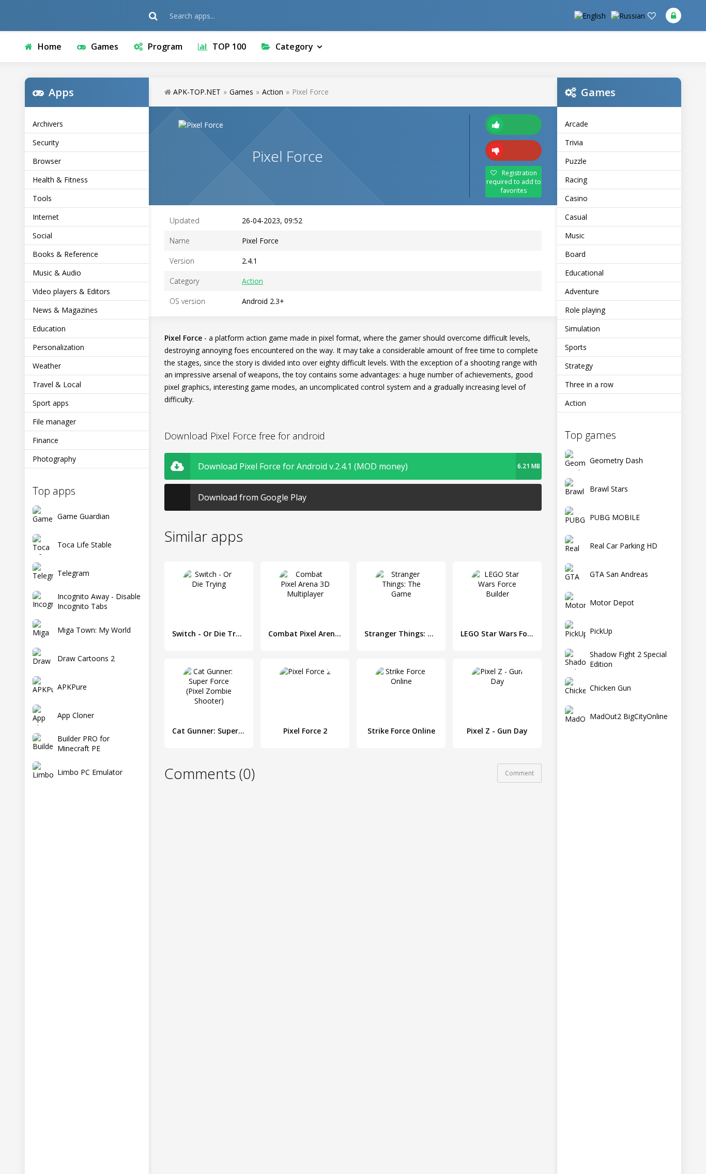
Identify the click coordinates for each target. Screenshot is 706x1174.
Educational (584, 273)
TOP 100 (229, 46)
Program (165, 46)
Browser (47, 161)
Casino (576, 198)
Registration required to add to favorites (513, 182)
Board (575, 254)
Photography (54, 459)
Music (575, 235)
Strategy (579, 366)
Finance (45, 440)
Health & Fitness (60, 180)
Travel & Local (57, 384)
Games (104, 46)
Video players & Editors (71, 291)
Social (42, 235)
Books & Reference (65, 254)
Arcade (576, 124)
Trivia (574, 142)
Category (294, 46)
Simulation (582, 328)
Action (575, 403)
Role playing (585, 310)
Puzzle (576, 161)
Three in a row (589, 384)
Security (46, 142)
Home (50, 46)
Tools (42, 198)
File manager (54, 421)
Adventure (582, 291)
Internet (46, 217)
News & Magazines (65, 310)
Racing (576, 180)
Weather (47, 366)
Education (49, 328)
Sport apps (51, 403)
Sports (576, 347)
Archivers (48, 124)
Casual (576, 217)
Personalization (58, 347)
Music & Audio (57, 273)
